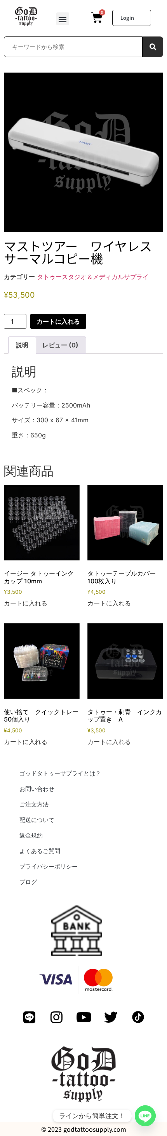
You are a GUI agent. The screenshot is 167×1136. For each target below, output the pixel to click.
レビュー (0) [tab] (60, 345)
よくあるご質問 (39, 851)
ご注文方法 (34, 804)
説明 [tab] (22, 345)
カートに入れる (58, 321)
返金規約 (31, 835)
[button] (62, 18)
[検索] (153, 46)
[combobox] (73, 46)
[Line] (145, 1115)
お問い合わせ (36, 789)
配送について (36, 820)
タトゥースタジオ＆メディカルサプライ (93, 277)
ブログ (28, 882)
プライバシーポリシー (48, 866)
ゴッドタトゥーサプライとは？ (60, 773)
